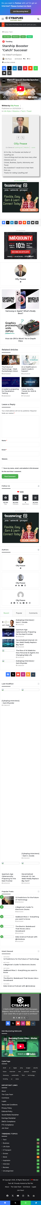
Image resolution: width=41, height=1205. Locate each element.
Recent (6, 613)
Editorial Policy (7, 1111)
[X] (9, 68)
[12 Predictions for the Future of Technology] (8, 900)
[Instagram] (25, 585)
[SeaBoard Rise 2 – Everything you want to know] (8, 920)
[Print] (9, 73)
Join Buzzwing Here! (20, 11)
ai (9, 1068)
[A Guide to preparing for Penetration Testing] (11, 382)
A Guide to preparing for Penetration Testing (10, 391)
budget (28, 1068)
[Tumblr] (20, 68)
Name (4, 440)
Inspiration (6, 1160)
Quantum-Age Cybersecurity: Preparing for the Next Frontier (26, 632)
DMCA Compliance (8, 1121)
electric (35, 1068)
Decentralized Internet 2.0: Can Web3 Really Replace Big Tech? (26, 642)
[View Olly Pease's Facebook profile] (18, 137)
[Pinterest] (25, 68)
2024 (4, 1068)
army (21, 1068)
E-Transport (7, 1150)
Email (4, 450)
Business (6, 1143)
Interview (6, 1164)
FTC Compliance (8, 1125)
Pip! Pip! (30, 1183)
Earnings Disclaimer (9, 1118)
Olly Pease (8, 59)
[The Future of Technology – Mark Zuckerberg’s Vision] (11, 360)
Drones (5, 1153)
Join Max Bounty (20, 230)
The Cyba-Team (7, 1094)
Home (6, 32)
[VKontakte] (28, 222)
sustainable (15, 1075)
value (17, 1079)
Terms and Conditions (9, 1105)
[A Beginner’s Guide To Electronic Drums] (8, 910)
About (4, 1091)
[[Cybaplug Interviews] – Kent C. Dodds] (8, 623)
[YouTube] (22, 585)
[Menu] (3, 19)
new (19, 1071)
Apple (15, 1068)
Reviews (6, 1167)
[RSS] (24, 1017)
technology (31, 1075)
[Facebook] (4, 68)
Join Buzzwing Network (20, 180)
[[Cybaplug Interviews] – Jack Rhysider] (8, 664)
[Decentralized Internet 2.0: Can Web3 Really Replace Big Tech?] (8, 643)
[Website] (20, 282)
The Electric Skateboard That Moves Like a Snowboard (25, 928)
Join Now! (5, 1128)
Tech (11, 32)
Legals (4, 1101)
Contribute (5, 1098)
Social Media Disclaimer (10, 1115)
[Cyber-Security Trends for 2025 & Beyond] (30, 382)
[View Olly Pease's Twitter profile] (22, 137)
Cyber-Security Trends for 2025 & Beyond (28, 391)
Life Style (6, 37)
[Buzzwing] (33, 674)
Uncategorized (8, 1171)
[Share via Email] (4, 73)
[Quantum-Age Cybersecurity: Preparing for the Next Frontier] (8, 633)
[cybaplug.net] (14, 19)
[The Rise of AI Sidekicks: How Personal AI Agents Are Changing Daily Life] (8, 653)
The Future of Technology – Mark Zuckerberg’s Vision (10, 369)
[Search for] (38, 19)
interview (12, 1071)
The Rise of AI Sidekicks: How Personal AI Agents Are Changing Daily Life (27, 653)
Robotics (16, 37)
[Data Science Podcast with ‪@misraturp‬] (8, 940)
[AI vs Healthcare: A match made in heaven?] (30, 360)
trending (5, 1079)
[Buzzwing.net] (20, 197)
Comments (33, 613)
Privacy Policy (7, 1108)
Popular (19, 613)
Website (4, 459)
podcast (26, 1071)
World (5, 1157)
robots (34, 1071)
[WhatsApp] (35, 68)
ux (11, 1079)
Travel (30, 37)
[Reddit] (30, 68)
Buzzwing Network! (20, 511)
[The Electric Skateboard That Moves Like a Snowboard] (8, 929)
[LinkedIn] (14, 68)
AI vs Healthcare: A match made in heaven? (28, 369)
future (4, 1071)
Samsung (6, 1075)
